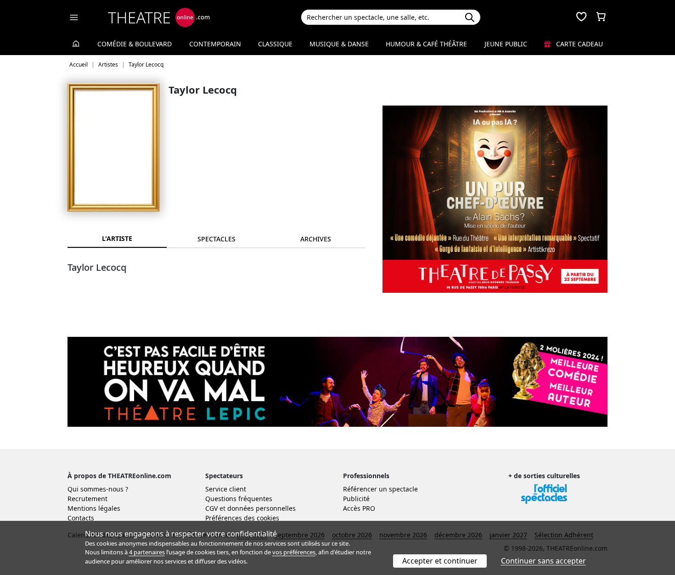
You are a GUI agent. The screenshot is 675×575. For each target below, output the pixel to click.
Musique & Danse (339, 43)
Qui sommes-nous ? (98, 489)
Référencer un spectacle (380, 489)
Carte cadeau (578, 43)
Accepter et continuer (440, 561)
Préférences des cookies (242, 518)
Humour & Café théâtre (426, 43)
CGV (211, 508)
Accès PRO (359, 508)
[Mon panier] (601, 17)
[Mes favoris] (581, 17)
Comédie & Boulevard (134, 43)
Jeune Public (505, 43)
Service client (225, 489)
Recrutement (87, 498)
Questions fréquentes (238, 498)
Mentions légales (94, 508)
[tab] (216, 238)
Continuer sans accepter (543, 561)
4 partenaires (147, 552)
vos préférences (293, 552)
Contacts (81, 518)
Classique (275, 43)
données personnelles (261, 508)
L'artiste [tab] (117, 238)
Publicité (356, 498)
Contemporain (215, 43)
